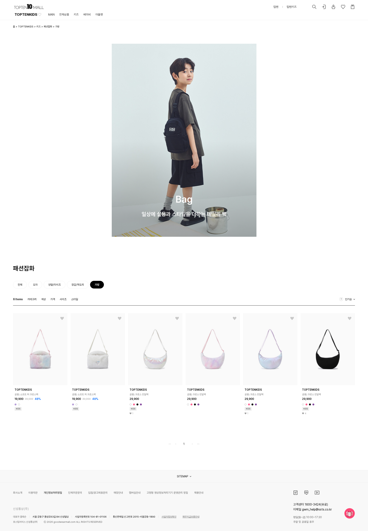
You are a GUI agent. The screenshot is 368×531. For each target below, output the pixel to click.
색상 (43, 299)
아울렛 (99, 14)
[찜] (62, 318)
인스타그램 (295, 492)
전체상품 (64, 14)
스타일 (74, 299)
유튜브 (317, 492)
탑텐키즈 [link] (292, 7)
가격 (52, 299)
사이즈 (63, 299)
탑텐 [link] (276, 7)
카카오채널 (306, 492)
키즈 (76, 14)
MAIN (51, 14)
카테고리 (32, 299)
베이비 (87, 14)
